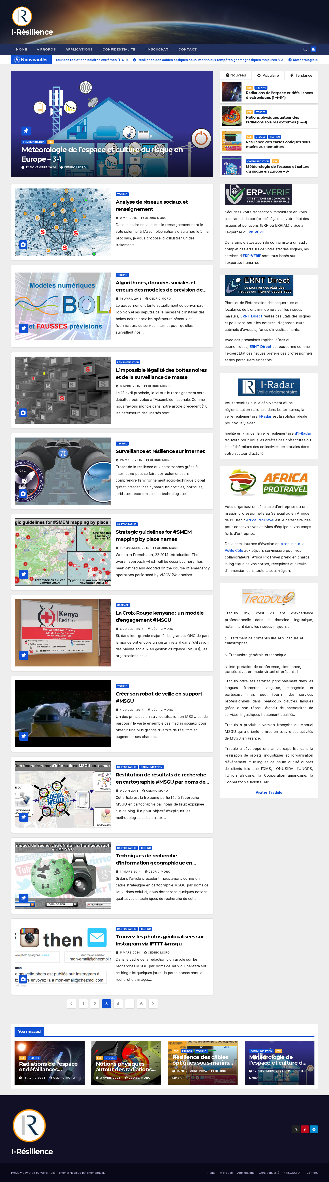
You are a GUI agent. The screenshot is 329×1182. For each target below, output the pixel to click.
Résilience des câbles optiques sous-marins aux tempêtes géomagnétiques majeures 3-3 (278, 147)
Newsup (75, 1172)
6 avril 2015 (130, 386)
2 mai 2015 (129, 218)
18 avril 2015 (131, 298)
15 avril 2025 (34, 1077)
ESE (25, 142)
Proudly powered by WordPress (33, 1172)
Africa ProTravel (260, 520)
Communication (258, 161)
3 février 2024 (38, 167)
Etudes (36, 142)
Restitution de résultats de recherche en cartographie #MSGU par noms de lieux (161, 782)
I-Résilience (32, 32)
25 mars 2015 (131, 460)
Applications (79, 49)
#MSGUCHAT (157, 49)
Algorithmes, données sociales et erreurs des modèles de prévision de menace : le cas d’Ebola (159, 290)
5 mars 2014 (130, 952)
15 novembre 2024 (192, 1071)
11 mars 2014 (131, 871)
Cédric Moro (69, 167)
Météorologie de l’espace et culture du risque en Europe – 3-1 (277, 169)
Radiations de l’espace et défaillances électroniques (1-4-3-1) (279, 95)
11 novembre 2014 (135, 548)
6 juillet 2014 (132, 628)
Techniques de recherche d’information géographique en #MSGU (154, 863)
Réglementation (128, 362)
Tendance (303, 75)
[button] (305, 49)
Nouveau (238, 75)
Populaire (270, 75)
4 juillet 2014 (132, 709)
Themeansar (95, 1172)
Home (21, 49)
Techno (261, 87)
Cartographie (126, 524)
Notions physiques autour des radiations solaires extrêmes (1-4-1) (276, 119)
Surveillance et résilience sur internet (160, 451)
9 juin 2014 (129, 790)
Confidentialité (119, 49)
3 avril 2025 (111, 1077)
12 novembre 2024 (269, 1071)
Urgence (122, 605)
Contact (187, 49)
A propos (46, 49)
